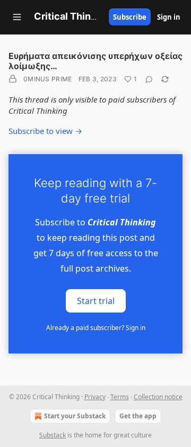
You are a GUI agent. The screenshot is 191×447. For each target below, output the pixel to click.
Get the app (138, 415)
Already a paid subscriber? (95, 327)
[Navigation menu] (17, 17)
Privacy (95, 396)
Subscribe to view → (45, 130)
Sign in (168, 17)
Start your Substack (75, 415)
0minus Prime (47, 79)
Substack (52, 435)
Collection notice (158, 396)
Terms (119, 396)
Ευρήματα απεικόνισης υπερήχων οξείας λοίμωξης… (95, 60)
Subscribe (129, 17)
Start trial (96, 300)
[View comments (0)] (149, 79)
